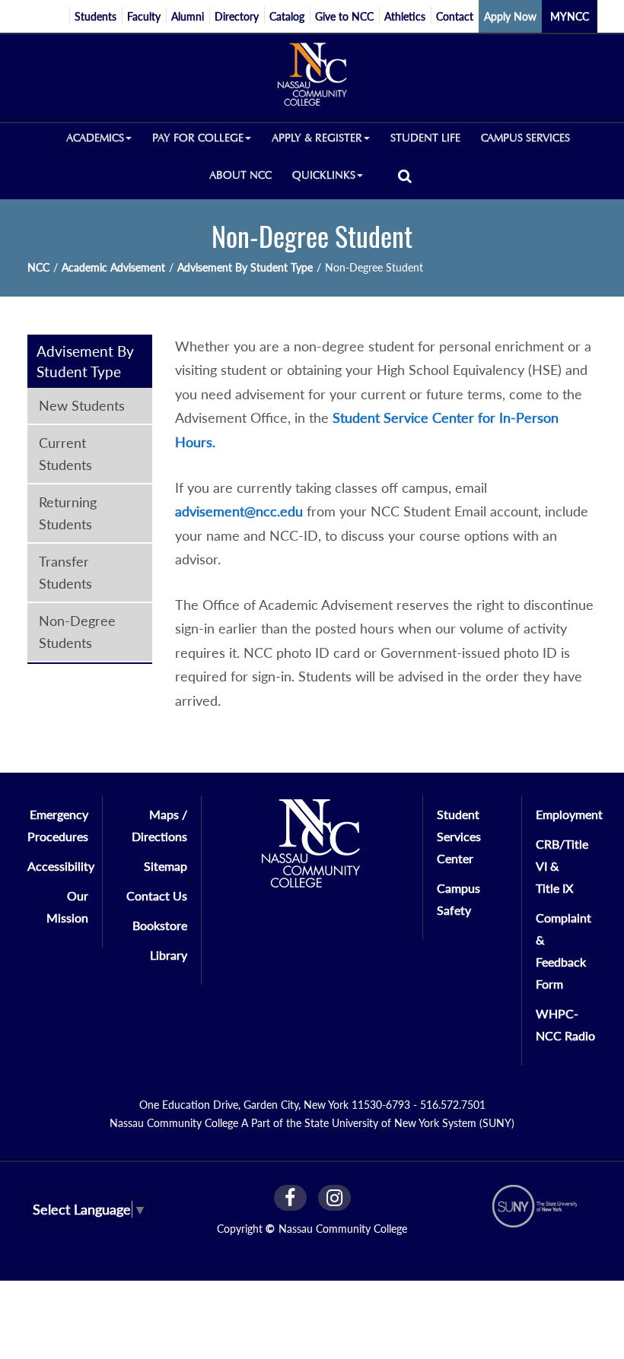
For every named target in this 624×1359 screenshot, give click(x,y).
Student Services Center (459, 836)
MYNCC (569, 16)
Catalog (286, 16)
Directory (237, 16)
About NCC (240, 175)
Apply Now (510, 16)
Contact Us (156, 895)
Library (168, 955)
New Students (82, 405)
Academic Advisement (113, 267)
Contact (454, 16)
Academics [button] (95, 138)
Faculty (144, 16)
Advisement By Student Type (245, 267)
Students (95, 16)
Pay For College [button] (198, 138)
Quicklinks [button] (323, 175)
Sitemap (165, 866)
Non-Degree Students (77, 631)
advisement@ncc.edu (239, 511)
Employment (569, 814)
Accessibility (60, 866)
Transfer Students (65, 572)
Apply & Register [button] (317, 138)
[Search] (405, 175)
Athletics (404, 16)
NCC (38, 267)
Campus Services (525, 138)
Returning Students (68, 513)
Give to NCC (344, 16)
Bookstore (159, 925)
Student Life (425, 138)
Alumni (187, 16)
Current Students (65, 453)
